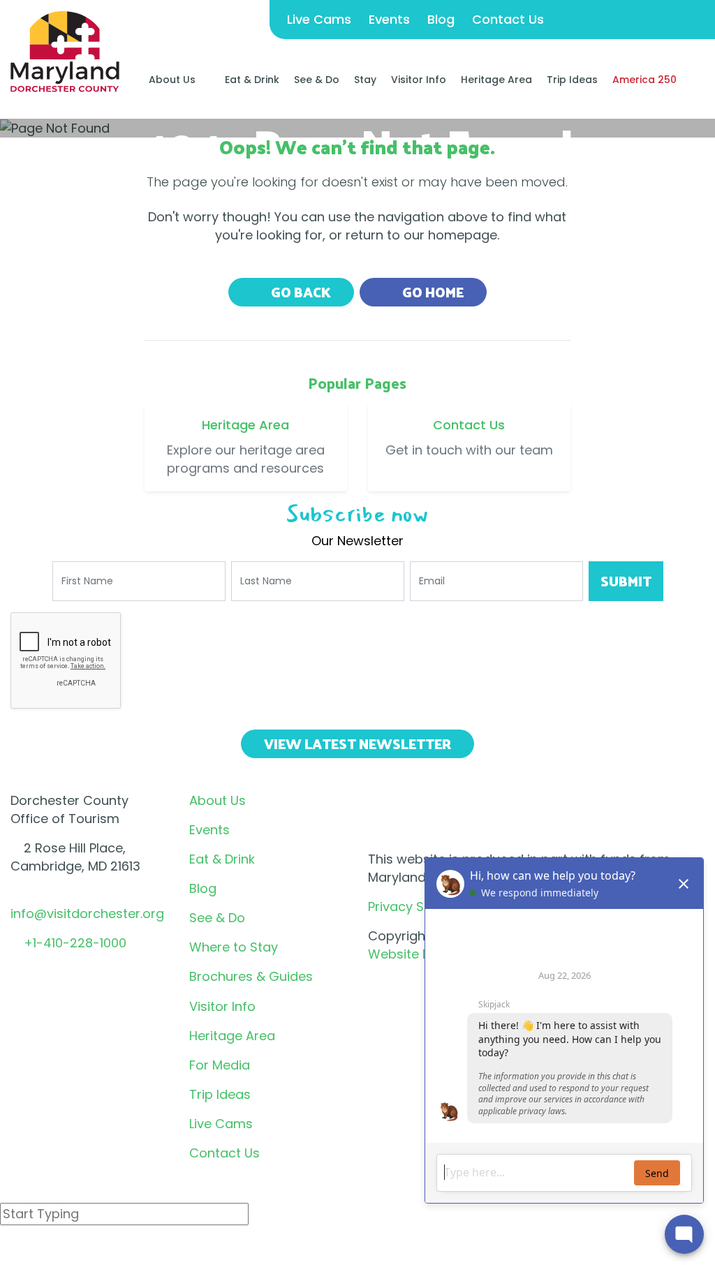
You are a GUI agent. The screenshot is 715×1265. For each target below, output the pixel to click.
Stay (365, 80)
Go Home (431, 291)
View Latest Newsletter (357, 743)
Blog (441, 19)
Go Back (299, 291)
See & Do (316, 80)
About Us (172, 79)
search (49, 1250)
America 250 (644, 80)
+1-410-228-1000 (75, 943)
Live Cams (319, 19)
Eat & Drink (252, 80)
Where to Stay (233, 947)
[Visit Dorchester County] (64, 50)
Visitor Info (418, 80)
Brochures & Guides (251, 976)
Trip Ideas (572, 80)
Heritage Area (496, 80)
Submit (625, 580)
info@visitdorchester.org (87, 913)
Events (389, 19)
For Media (219, 1065)
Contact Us (508, 19)
